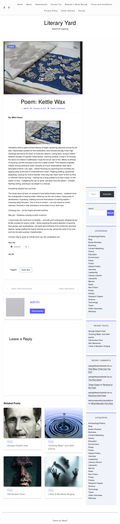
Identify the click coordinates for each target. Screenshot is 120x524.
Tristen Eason (94, 384)
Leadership (93, 272)
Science (91, 299)
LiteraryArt (92, 278)
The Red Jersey (95, 379)
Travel (91, 305)
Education (92, 254)
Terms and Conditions (101, 4)
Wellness (92, 311)
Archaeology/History (96, 236)
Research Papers (95, 296)
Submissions (41, 4)
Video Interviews (95, 308)
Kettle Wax (25, 270)
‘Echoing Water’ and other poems (61, 447)
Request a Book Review (76, 4)
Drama (91, 251)
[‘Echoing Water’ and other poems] (63, 423)
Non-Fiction (93, 287)
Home (20, 4)
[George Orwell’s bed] (22, 423)
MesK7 (65, 521)
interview (92, 269)
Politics (91, 293)
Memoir (91, 281)
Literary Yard (60, 22)
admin (26, 108)
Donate (81, 11)
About (29, 4)
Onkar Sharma (68, 11)
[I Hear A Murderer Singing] (63, 471)
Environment (93, 257)
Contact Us (56, 4)
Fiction (91, 263)
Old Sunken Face (16, 493)
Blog (90, 239)
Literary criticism (95, 275)
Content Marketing (96, 248)
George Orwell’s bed (17, 445)
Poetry (11, 46)
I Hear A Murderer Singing (61, 493)
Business (92, 245)
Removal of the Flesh (97, 395)
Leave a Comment (58, 108)
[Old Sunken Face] (22, 471)
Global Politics (94, 266)
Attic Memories (94, 343)
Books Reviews (94, 242)
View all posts (37, 311)
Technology (93, 302)
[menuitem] (20, 4)
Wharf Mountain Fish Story (102, 403)
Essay (91, 260)
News (90, 284)
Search (91, 208)
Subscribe (107, 194)
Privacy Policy (51, 11)
